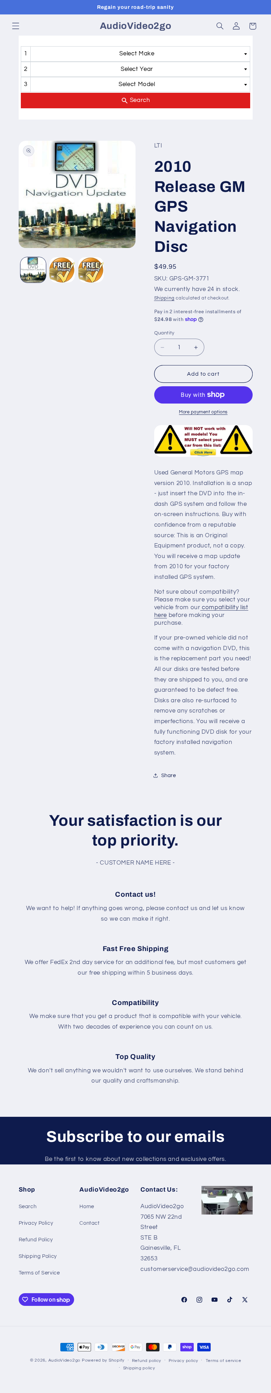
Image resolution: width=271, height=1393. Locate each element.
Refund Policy (36, 1239)
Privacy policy (183, 1361)
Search (28, 1206)
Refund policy (147, 1361)
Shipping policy (139, 1368)
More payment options (203, 412)
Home (86, 1206)
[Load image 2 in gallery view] (62, 270)
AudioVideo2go (64, 1360)
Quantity (164, 333)
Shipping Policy (38, 1256)
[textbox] (139, 54)
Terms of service (223, 1361)
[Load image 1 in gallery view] (33, 270)
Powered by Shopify (103, 1360)
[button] (15, 26)
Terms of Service (39, 1273)
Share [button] (168, 775)
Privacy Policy (36, 1223)
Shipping (164, 298)
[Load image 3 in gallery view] (91, 270)
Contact (89, 1223)
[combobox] (135, 53)
